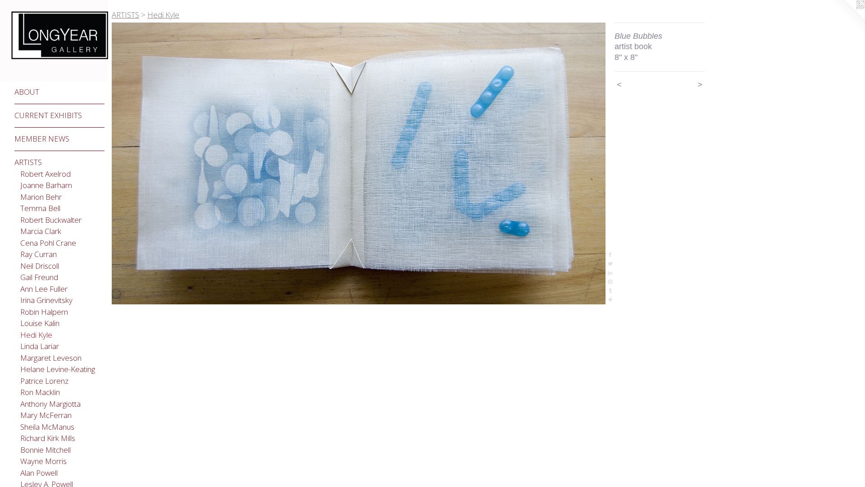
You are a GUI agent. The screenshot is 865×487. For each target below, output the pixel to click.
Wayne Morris (43, 461)
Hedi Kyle (36, 335)
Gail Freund (39, 277)
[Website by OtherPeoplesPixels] (847, 18)
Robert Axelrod (45, 174)
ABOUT (26, 92)
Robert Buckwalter (51, 220)
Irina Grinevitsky (46, 300)
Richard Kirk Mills (47, 438)
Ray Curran (38, 254)
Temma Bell (40, 208)
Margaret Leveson (51, 358)
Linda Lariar (39, 346)
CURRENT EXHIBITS (48, 115)
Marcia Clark (40, 231)
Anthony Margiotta (50, 404)
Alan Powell (39, 473)
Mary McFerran (46, 415)
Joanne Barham (46, 185)
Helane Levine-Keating (57, 369)
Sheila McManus (47, 427)
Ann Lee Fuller (44, 289)
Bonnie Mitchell (45, 450)
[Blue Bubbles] (359, 163)
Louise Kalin (39, 323)
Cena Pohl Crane (48, 243)
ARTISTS (28, 162)
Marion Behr (41, 197)
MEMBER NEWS (41, 138)
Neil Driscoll (39, 266)
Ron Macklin (40, 392)
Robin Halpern (44, 312)
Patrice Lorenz (44, 381)
